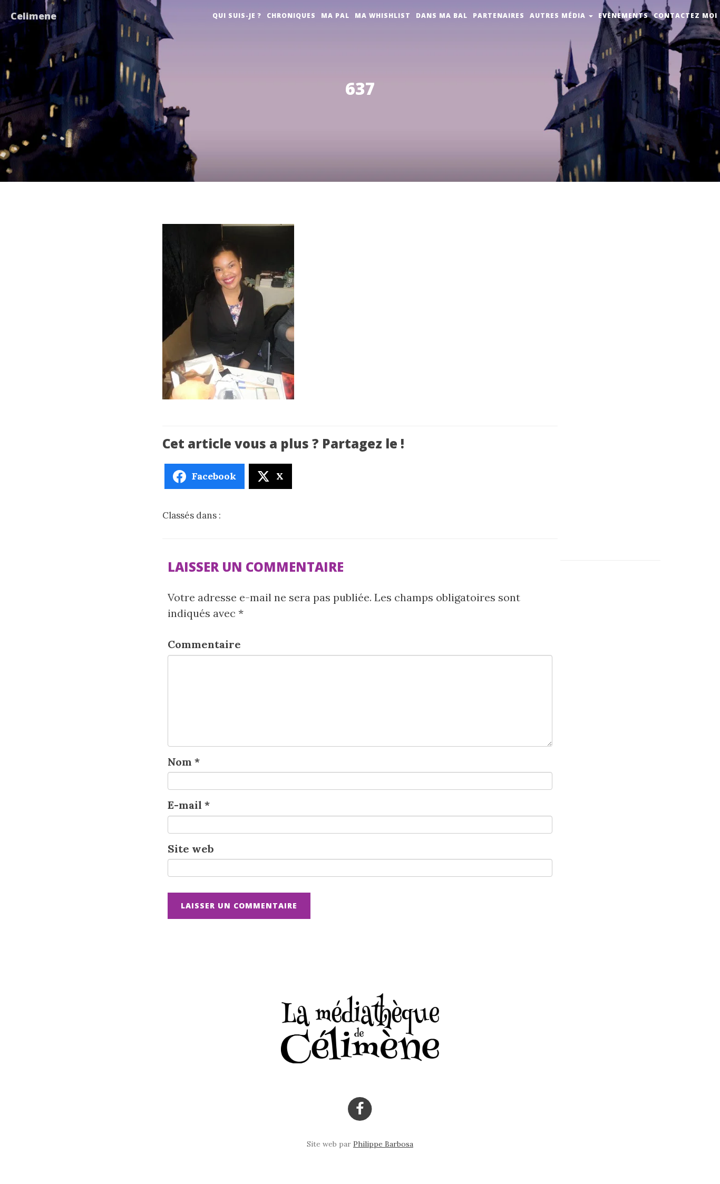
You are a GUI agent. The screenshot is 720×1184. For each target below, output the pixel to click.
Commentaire (204, 644)
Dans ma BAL (442, 15)
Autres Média (559, 15)
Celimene (33, 15)
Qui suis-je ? (236, 15)
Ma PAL (335, 15)
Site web (191, 848)
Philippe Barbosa (383, 1144)
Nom (184, 761)
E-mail (189, 804)
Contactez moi (685, 15)
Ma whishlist (383, 15)
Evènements (623, 15)
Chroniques (291, 15)
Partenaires (498, 15)
